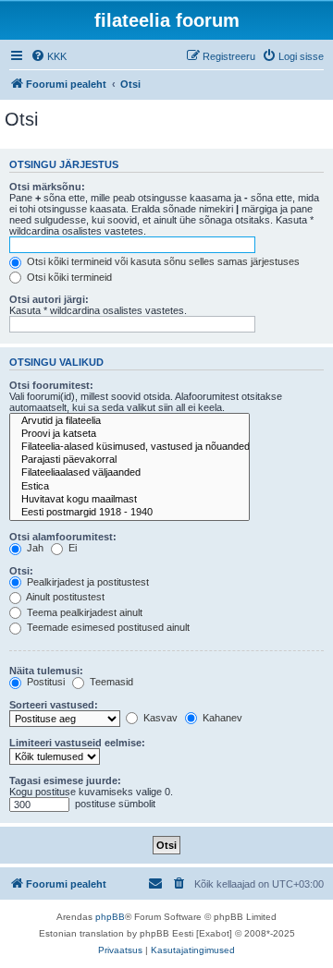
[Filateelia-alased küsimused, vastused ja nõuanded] (129, 447)
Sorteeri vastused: (53, 704)
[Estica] (129, 486)
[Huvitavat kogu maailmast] (129, 499)
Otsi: (21, 570)
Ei (71, 547)
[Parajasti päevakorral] (129, 460)
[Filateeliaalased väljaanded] (129, 472)
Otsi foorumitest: (51, 385)
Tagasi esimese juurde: (65, 780)
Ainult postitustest (64, 596)
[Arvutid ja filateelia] (129, 421)
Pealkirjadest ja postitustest (86, 581)
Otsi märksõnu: (47, 186)
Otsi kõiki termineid (68, 277)
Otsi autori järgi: (49, 299)
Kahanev (221, 717)
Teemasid (110, 681)
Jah (33, 547)
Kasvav (159, 717)
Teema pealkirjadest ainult (83, 612)
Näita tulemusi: (46, 670)
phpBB (110, 917)
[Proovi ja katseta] (129, 434)
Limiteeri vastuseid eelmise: (77, 742)
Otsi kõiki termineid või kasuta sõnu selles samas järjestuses (162, 261)
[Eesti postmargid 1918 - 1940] (129, 512)
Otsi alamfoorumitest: (63, 536)
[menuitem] (49, 56)
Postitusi (44, 681)
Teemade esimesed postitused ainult (107, 627)
